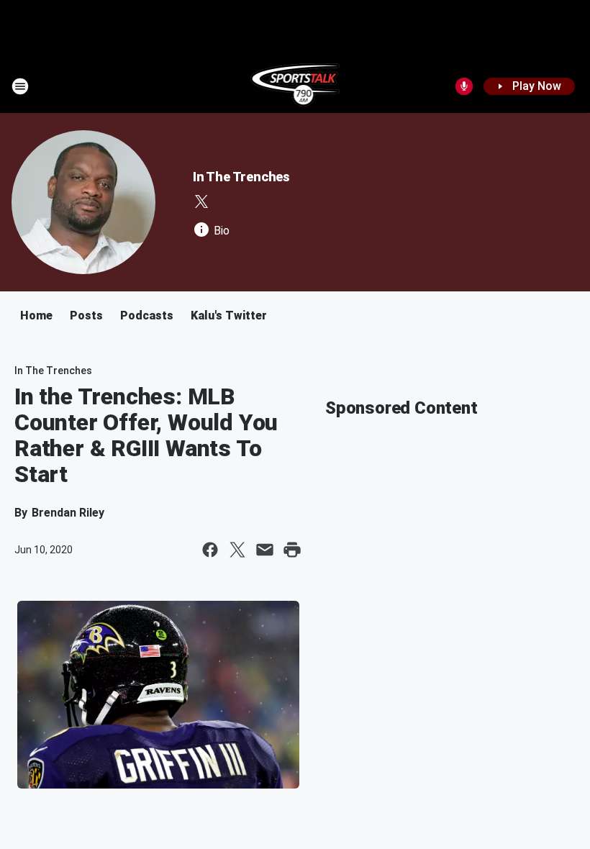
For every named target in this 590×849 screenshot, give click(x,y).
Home (36, 315)
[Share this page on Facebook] (210, 550)
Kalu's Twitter (229, 315)
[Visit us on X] (201, 201)
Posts (86, 315)
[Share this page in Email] (265, 550)
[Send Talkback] (464, 86)
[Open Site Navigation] (20, 86)
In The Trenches (241, 176)
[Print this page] (292, 550)
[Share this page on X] (237, 550)
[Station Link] (295, 86)
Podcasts (146, 315)
